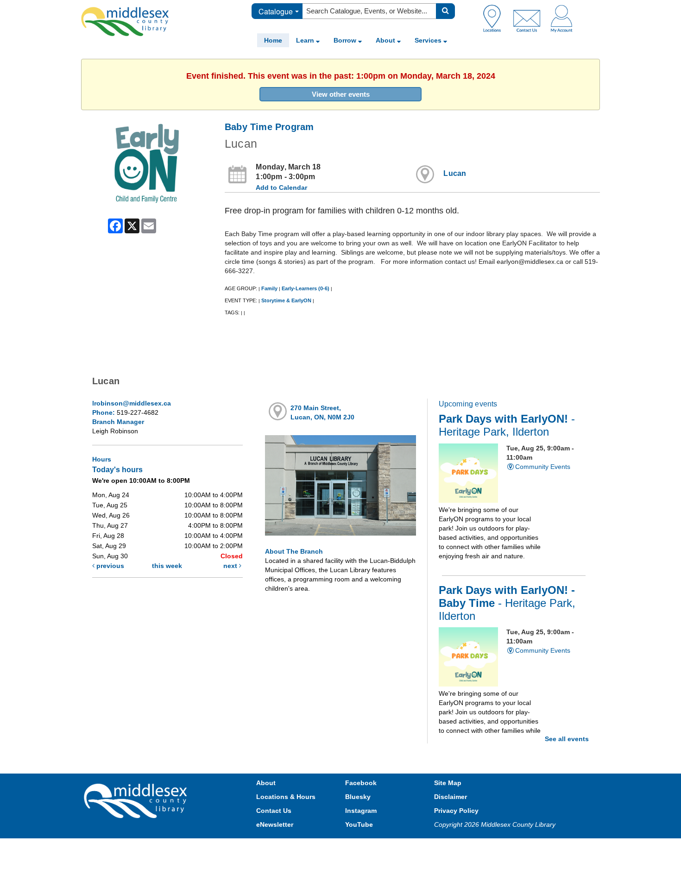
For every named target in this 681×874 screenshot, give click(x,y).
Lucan (454, 173)
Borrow (346, 40)
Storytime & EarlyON (286, 300)
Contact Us (273, 810)
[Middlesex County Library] (137, 800)
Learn (306, 40)
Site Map (447, 783)
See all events (567, 739)
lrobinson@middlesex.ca (131, 403)
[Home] (125, 21)
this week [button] (167, 565)
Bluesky (358, 796)
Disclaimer (450, 796)
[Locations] (495, 18)
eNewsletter (274, 824)
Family (269, 288)
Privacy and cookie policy (300, 847)
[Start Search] (445, 11)
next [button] (231, 565)
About (386, 40)
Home (273, 40)
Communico (401, 847)
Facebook (361, 783)
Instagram (361, 810)
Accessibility (360, 847)
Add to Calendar (281, 187)
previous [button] (109, 565)
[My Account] (561, 18)
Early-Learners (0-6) (305, 288)
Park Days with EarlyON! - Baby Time (507, 603)
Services (429, 40)
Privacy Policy (456, 810)
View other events (341, 94)
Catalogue (276, 11)
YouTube (359, 824)
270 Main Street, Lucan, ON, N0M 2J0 (322, 412)
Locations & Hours (285, 796)
